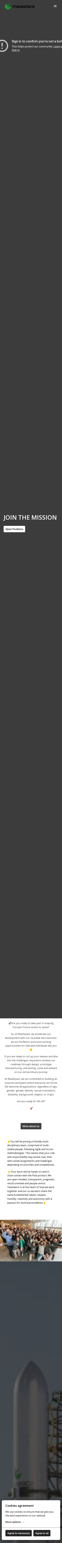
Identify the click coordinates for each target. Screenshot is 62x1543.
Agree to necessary (18, 1533)
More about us (31, 1126)
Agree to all (41, 1533)
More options (13, 1521)
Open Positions (14, 529)
